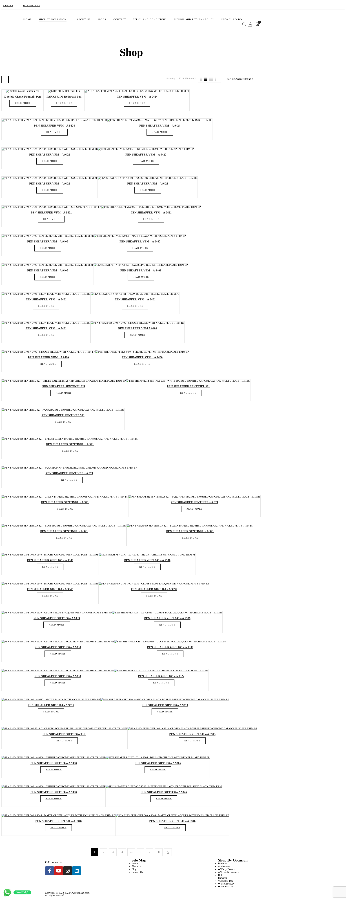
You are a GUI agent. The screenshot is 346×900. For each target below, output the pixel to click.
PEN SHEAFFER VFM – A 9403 (140, 270)
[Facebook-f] (49, 870)
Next (168, 852)
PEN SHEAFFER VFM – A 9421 (147, 183)
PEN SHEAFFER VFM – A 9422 (49, 154)
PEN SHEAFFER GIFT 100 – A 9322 (161, 676)
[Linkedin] (76, 870)
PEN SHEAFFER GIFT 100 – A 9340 (50, 560)
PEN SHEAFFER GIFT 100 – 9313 (64, 734)
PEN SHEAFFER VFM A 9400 (137, 328)
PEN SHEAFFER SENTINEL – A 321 (70, 444)
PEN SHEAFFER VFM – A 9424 (137, 96)
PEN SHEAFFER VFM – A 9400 (48, 357)
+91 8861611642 (31, 5)
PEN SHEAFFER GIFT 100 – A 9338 (58, 647)
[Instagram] (67, 870)
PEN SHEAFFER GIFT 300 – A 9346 (164, 792)
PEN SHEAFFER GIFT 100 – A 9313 (165, 705)
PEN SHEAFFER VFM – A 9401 (46, 299)
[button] (258, 24)
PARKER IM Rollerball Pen (63, 96)
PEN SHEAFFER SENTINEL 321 (63, 386)
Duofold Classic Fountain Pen (22, 96)
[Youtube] (58, 870)
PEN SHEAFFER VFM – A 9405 (47, 241)
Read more (23, 103)
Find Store (8, 5)
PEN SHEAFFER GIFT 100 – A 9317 (51, 705)
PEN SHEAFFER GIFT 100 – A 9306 (53, 763)
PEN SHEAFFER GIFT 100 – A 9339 (154, 589)
